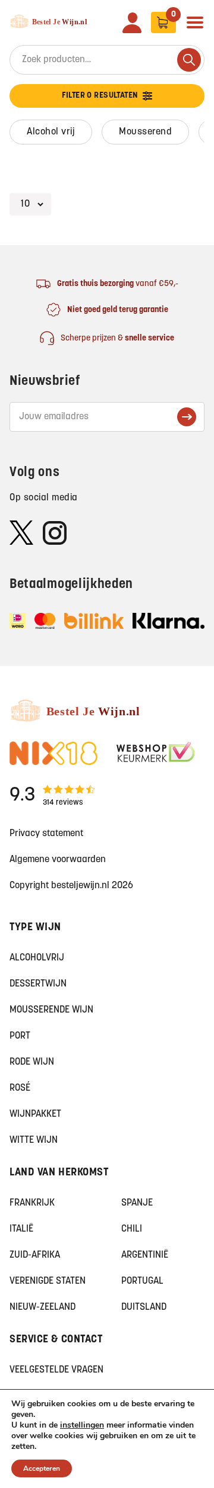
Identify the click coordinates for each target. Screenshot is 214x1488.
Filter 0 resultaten (100, 95)
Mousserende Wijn (51, 1010)
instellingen (82, 1425)
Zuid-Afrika (35, 1255)
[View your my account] (131, 22)
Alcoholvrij (37, 958)
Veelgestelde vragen (56, 1370)
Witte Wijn (34, 1140)
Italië (21, 1229)
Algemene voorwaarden (58, 859)
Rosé (20, 1088)
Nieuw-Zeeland (42, 1307)
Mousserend (145, 132)
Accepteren (41, 1468)
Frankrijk (32, 1203)
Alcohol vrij (51, 132)
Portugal (142, 1281)
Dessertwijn (38, 984)
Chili (131, 1229)
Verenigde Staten (48, 1281)
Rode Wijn (32, 1062)
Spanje (137, 1203)
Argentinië (144, 1255)
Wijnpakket (35, 1114)
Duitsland (143, 1307)
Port (20, 1036)
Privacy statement (46, 833)
